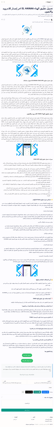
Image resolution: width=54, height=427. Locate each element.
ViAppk (49, 2)
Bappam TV (3, 424)
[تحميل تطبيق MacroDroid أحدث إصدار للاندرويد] (40, 382)
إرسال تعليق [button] (27, 410)
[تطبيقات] (50, 387)
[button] (52, 2)
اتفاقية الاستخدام (48, 419)
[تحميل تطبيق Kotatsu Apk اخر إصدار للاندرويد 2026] (14, 382)
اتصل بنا (32, 419)
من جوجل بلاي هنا (27, 360)
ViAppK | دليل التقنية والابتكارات (41, 424)
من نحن (15, 419)
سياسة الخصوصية (48, 421)
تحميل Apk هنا (27, 355)
